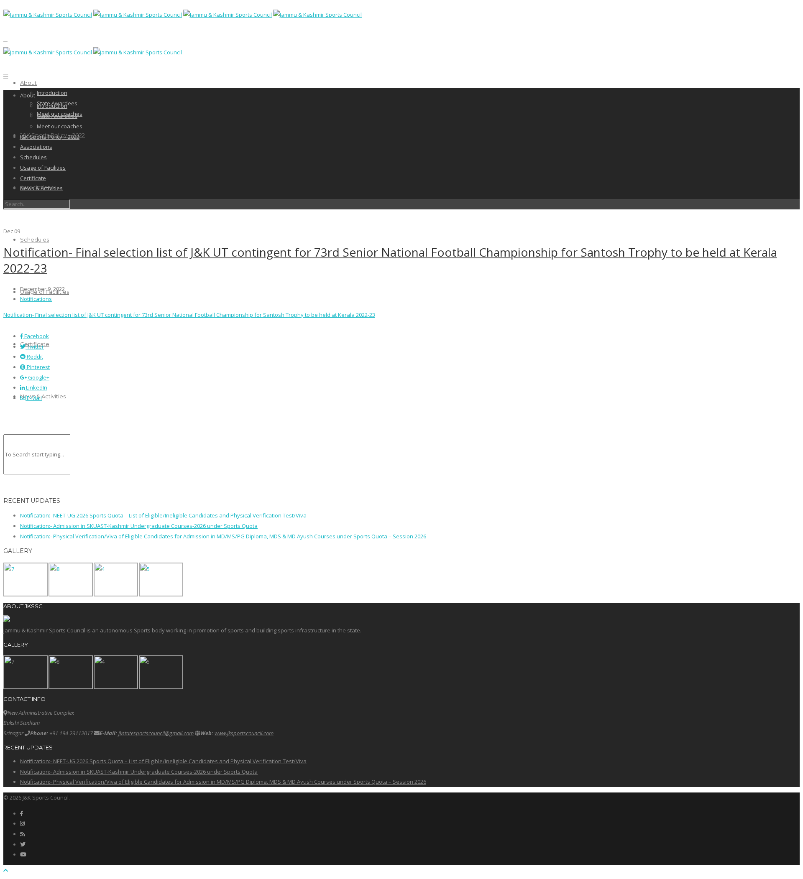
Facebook (36, 336)
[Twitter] (23, 844)
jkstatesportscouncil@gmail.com (156, 733)
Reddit (34, 356)
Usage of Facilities (43, 167)
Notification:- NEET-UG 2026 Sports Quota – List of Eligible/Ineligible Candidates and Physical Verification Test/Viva (163, 515)
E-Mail (34, 398)
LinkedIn (36, 387)
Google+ (38, 377)
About (28, 82)
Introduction (52, 93)
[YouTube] (23, 854)
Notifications (36, 299)
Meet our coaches (59, 126)
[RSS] (22, 834)
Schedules (34, 239)
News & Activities (43, 396)
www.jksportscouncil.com (244, 733)
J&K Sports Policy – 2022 (49, 136)
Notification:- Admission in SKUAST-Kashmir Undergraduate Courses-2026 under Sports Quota (139, 526)
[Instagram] (22, 823)
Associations (36, 146)
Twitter (35, 346)
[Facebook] (21, 813)
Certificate (33, 178)
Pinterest (38, 367)
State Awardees (57, 116)
